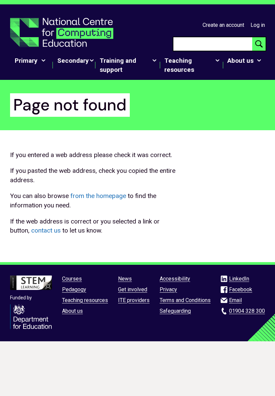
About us (72, 311)
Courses (72, 279)
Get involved (132, 289)
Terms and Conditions (185, 300)
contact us (46, 230)
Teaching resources (85, 300)
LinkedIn (239, 279)
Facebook (240, 289)
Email (235, 300)
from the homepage (98, 196)
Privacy (168, 289)
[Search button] (259, 44)
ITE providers (134, 300)
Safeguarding (175, 311)
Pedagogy (74, 289)
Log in (258, 25)
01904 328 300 (247, 311)
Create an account (223, 25)
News (125, 279)
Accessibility (175, 279)
